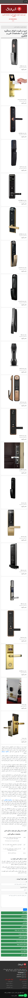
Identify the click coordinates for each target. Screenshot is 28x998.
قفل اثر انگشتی (24, 927)
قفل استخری (24, 916)
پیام (26, 893)
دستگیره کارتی (24, 948)
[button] (25, 2)
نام (26, 882)
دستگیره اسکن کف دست (21, 941)
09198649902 (13, 19)
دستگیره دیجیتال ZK (22, 101)
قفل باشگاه (24, 913)
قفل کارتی (25, 923)
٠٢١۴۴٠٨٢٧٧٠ (19, 975)
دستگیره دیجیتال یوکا (22, 67)
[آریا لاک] (14, 9)
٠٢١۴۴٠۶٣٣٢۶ (19, 977)
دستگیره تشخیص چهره (22, 944)
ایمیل (26, 887)
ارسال (25, 909)
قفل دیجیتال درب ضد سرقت (21, 930)
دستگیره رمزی (24, 951)
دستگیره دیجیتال (23, 672)
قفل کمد (25, 920)
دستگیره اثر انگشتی (8, 800)
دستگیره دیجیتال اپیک (22, 134)
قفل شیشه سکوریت (22, 934)
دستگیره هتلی (24, 955)
